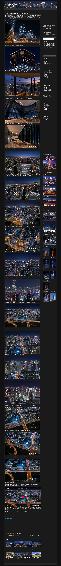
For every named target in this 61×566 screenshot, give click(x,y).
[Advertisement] (14, 526)
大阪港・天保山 (46, 71)
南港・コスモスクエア (47, 72)
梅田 (10, 533)
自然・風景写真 (45, 116)
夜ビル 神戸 (52, 246)
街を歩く (44, 117)
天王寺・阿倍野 (46, 106)
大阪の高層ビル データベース (48, 33)
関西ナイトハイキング (47, 196)
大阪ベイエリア (46, 111)
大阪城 (45, 64)
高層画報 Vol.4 (53, 291)
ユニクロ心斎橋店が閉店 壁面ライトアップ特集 (12, 535)
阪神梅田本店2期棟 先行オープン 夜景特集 (34, 535)
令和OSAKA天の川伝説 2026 (48, 47)
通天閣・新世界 (46, 70)
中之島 (13, 533)
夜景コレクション (46, 85)
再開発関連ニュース (47, 96)
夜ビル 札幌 (46, 280)
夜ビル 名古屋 (46, 257)
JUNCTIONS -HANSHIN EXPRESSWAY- (49, 234)
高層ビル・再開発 (45, 95)
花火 (44, 88)
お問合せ (50, 28)
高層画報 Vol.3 (46, 291)
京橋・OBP (45, 104)
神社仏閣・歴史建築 (47, 90)
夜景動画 (20, 533)
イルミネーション (46, 89)
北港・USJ (45, 73)
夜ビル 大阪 (46, 246)
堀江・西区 (45, 107)
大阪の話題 (45, 118)
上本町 (45, 108)
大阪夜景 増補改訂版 (47, 185)
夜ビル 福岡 (52, 257)
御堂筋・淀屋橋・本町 (47, 63)
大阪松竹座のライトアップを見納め (49, 48)
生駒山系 (45, 77)
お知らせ (44, 119)
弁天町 (45, 74)
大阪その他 (45, 76)
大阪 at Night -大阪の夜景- (47, 32)
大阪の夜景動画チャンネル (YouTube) (49, 34)
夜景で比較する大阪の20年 (49, 210)
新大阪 (45, 109)
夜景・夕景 (7, 533)
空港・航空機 (46, 91)
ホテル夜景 (16, 533)
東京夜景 (45, 174)
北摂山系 (45, 78)
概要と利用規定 (46, 28)
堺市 (44, 75)
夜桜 (44, 87)
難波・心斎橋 (46, 105)
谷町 (44, 103)
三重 (44, 84)
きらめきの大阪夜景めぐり (47, 154)
